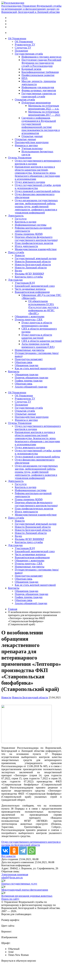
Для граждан (15, 279)
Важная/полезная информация (32, 292)
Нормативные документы (29, 350)
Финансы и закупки (26, 145)
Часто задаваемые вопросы (30, 288)
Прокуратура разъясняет (29, 359)
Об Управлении (17, 38)
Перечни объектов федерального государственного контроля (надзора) (36, 239)
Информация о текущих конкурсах (41, 56)
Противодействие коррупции (32, 142)
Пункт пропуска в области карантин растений (37, 336)
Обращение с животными (29, 316)
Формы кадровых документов (39, 90)
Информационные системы (30, 224)
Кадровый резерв (31, 69)
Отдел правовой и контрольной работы (37, 191)
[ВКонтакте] (5, 851)
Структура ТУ (23, 47)
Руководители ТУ (25, 44)
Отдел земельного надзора (30, 182)
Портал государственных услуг (19, 883)
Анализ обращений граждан (31, 386)
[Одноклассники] (14, 851)
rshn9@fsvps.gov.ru (12, 877)
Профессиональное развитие (38, 75)
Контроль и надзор (25, 221)
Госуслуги (21, 218)
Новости (20, 255)
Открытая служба (25, 99)
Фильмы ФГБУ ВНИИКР (29, 273)
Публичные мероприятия (36, 102)
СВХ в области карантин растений (42, 340)
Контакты (13, 371)
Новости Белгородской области (33, 264)
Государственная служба (29, 53)
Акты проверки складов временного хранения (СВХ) (38, 345)
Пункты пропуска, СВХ (29, 319)
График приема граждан (29, 380)
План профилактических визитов (34, 243)
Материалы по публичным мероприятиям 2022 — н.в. (43, 107)
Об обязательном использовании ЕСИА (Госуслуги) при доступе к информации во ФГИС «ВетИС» (43, 307)
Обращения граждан (26, 365)
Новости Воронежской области (33, 261)
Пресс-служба (16, 252)
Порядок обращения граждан (31, 377)
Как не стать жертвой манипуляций (35, 368)
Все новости (8, 856)
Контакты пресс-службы (29, 276)
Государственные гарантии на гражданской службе (39, 95)
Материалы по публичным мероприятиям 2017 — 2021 (44, 113)
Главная (12, 609)
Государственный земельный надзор (35, 258)
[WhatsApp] (32, 851)
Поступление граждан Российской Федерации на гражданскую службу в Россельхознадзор (41, 62)
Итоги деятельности (26, 246)
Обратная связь (23, 362)
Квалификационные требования (40, 72)
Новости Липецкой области (31, 267)
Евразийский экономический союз (35, 285)
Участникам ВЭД (25, 282)
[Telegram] (23, 851)
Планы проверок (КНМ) (29, 234)
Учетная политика (32, 148)
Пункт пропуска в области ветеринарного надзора (37, 324)
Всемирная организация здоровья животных (26, 895)
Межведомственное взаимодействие (36, 249)
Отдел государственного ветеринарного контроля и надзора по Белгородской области (31, 843)
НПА (25, 78)
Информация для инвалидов (38, 87)
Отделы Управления (19, 157)
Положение (21, 50)
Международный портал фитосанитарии (24, 889)
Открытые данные (32, 136)
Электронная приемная (14, 874)
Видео (18, 270)
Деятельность (16, 215)
